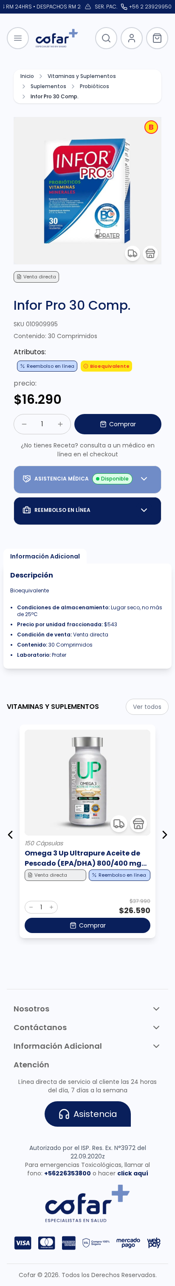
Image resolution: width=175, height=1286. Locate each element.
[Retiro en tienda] (150, 253)
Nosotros (31, 1008)
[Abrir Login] (132, 38)
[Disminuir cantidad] (24, 424)
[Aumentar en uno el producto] (51, 907)
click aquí (132, 1173)
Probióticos (94, 86)
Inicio (27, 76)
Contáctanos (40, 1027)
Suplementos (48, 86)
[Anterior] (10, 834)
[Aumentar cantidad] (60, 424)
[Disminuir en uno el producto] (31, 907)
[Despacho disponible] (132, 253)
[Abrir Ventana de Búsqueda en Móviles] (106, 38)
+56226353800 (67, 1173)
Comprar (122, 424)
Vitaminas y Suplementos (82, 76)
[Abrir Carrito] (157, 38)
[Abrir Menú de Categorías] (18, 38)
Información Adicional (45, 556)
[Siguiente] (164, 834)
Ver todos (147, 707)
